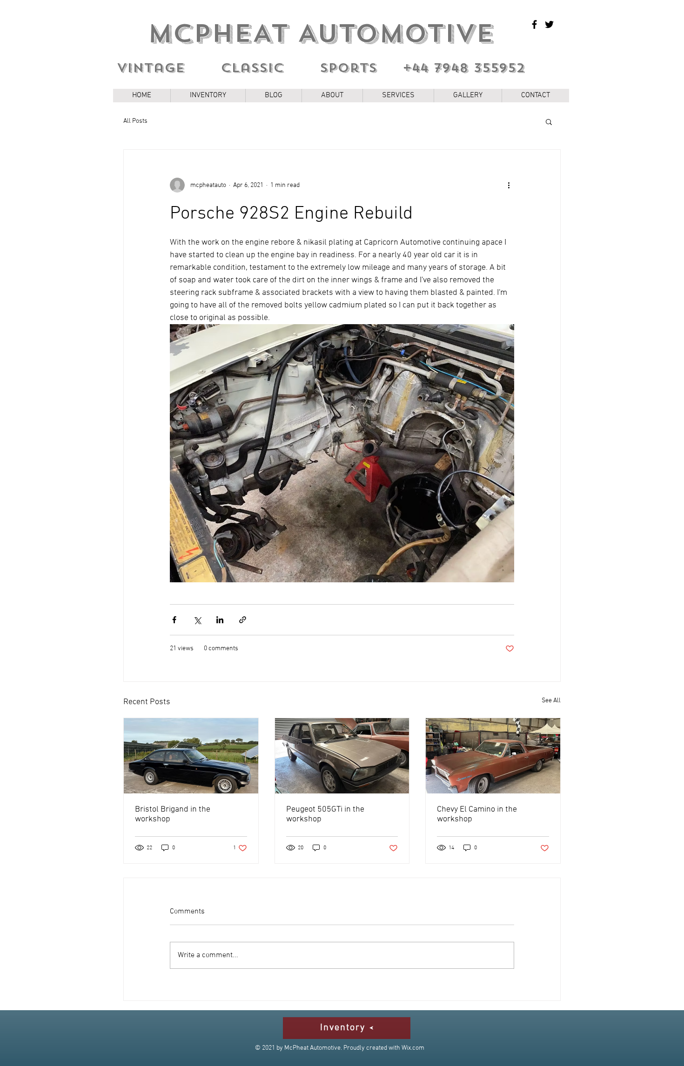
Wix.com (413, 1048)
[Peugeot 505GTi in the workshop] (342, 755)
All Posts (135, 121)
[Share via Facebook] (174, 619)
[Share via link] (242, 619)
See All (551, 701)
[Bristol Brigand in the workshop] (191, 755)
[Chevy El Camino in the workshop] (493, 755)
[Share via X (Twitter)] (197, 619)
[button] (548, 121)
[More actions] (508, 185)
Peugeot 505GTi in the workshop (325, 814)
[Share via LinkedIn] (219, 619)
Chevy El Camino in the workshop (477, 814)
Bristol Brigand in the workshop (172, 814)
